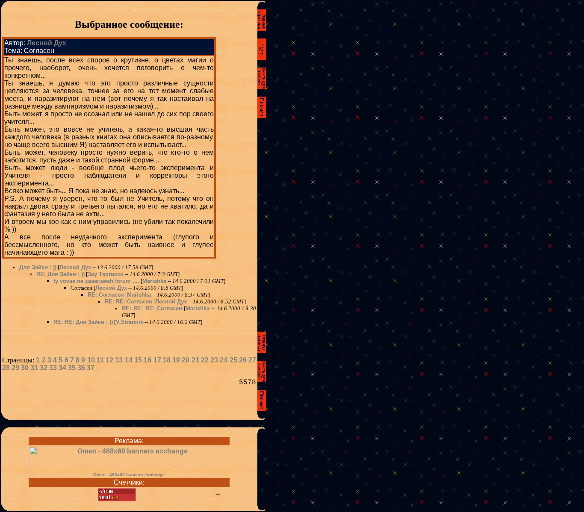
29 (15, 367)
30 (25, 367)
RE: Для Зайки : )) (60, 274)
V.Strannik (129, 322)
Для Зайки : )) (37, 267)
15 (138, 360)
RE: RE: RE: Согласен (152, 308)
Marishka (154, 281)
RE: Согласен (106, 294)
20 (185, 360)
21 (195, 360)
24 (223, 360)
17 (157, 360)
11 (100, 360)
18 (167, 360)
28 (6, 367)
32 (43, 367)
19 (176, 360)
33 (53, 367)
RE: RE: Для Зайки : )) (83, 322)
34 (62, 367)
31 (34, 367)
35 (72, 367)
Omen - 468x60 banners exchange (129, 474)
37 (90, 367)
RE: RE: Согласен (128, 301)
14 (129, 360)
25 (233, 360)
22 (205, 360)
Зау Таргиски (106, 274)
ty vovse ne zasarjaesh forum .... (96, 281)
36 (81, 367)
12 (109, 360)
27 (252, 360)
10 (91, 360)
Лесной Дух (46, 43)
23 (214, 360)
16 (147, 360)
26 (243, 360)
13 (119, 360)
